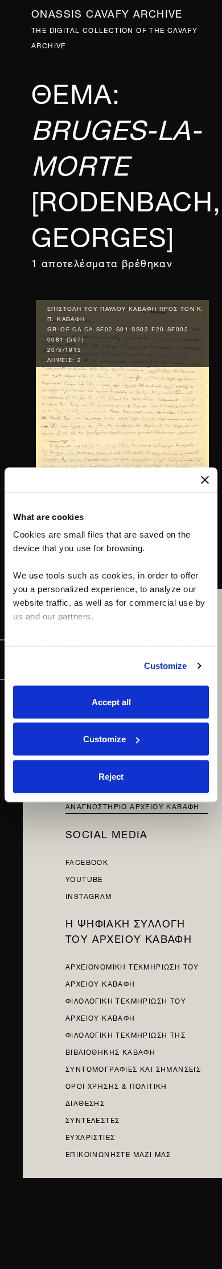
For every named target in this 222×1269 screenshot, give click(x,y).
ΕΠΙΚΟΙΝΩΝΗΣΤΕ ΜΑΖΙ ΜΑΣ (118, 1153)
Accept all (111, 701)
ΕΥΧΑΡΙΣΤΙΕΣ (90, 1136)
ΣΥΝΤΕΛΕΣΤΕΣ (92, 1119)
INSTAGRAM (88, 895)
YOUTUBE (84, 878)
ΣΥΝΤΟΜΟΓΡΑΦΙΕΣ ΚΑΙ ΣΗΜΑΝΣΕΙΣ (133, 1068)
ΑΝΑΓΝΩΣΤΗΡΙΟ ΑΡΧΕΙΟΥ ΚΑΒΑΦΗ (132, 805)
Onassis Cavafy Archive (107, 12)
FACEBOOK (86, 861)
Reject (111, 776)
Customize (165, 666)
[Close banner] (205, 480)
